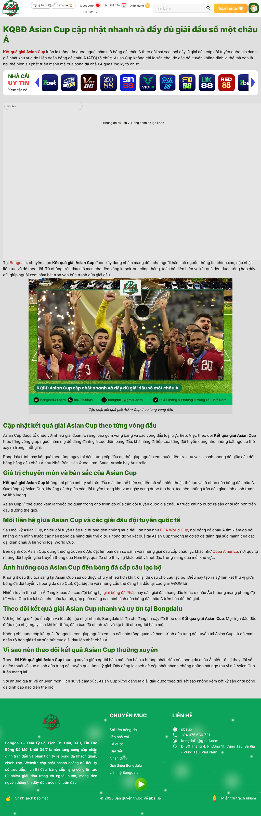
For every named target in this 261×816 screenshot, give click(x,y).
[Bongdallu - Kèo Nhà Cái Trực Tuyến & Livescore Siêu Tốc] (14, 8)
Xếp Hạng (137, 5)
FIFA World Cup (174, 530)
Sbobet (12, 106)
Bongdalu (18, 262)
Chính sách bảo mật (31, 798)
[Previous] (37, 82)
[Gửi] (208, 8)
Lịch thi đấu (111, 5)
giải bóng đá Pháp (119, 592)
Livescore (87, 5)
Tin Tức (88, 12)
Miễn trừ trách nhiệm (238, 798)
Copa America (225, 551)
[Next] (253, 82)
